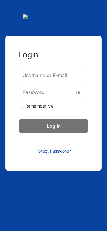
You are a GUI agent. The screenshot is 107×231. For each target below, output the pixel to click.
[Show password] (78, 93)
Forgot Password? (53, 150)
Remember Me (39, 105)
